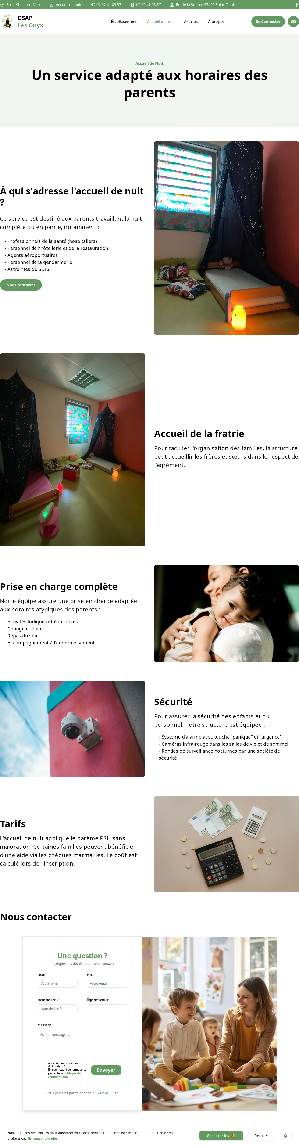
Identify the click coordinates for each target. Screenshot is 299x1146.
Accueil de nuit (160, 21)
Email (91, 974)
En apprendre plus (42, 1138)
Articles (191, 21)
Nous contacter (21, 284)
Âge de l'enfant (98, 1000)
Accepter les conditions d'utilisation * (63, 1064)
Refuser (261, 1135)
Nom (41, 974)
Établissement (124, 21)
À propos (216, 21)
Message (45, 1025)
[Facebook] (297, 5)
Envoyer (106, 1070)
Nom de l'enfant (50, 1000)
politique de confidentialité (64, 1075)
